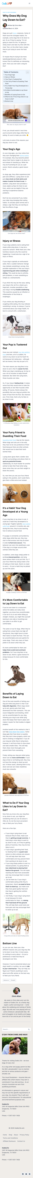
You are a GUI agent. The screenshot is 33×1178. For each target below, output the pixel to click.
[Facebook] (22, 1174)
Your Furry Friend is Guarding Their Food (16, 82)
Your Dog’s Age (10, 75)
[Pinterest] (29, 1174)
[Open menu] (29, 3)
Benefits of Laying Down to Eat (15, 94)
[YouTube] (26, 1174)
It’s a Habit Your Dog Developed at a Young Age (16, 87)
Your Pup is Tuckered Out (13, 79)
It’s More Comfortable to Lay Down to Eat (16, 91)
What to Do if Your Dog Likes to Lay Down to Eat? (16, 98)
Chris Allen (18, 25)
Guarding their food (9, 440)
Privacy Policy (24, 1135)
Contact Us (21, 1141)
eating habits (24, 155)
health (13, 980)
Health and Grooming (9, 12)
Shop (10, 1135)
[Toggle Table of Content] (27, 72)
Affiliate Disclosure (9, 1141)
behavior (6, 980)
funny (15, 33)
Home (5, 1135)
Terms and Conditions (10, 1138)
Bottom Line (9, 101)
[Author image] (5, 25)
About (16, 1135)
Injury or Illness (10, 77)
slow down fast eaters (17, 732)
